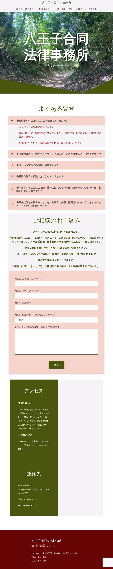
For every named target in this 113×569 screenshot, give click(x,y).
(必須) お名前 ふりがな (28, 278)
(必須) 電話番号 (23, 302)
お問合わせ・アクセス (86, 9)
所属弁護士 (44, 9)
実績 (57, 9)
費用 (71, 9)
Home (19, 9)
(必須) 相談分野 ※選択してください (35, 314)
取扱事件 (29, 9)
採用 (64, 9)
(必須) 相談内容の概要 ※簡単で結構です (37, 327)
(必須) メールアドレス (26, 290)
